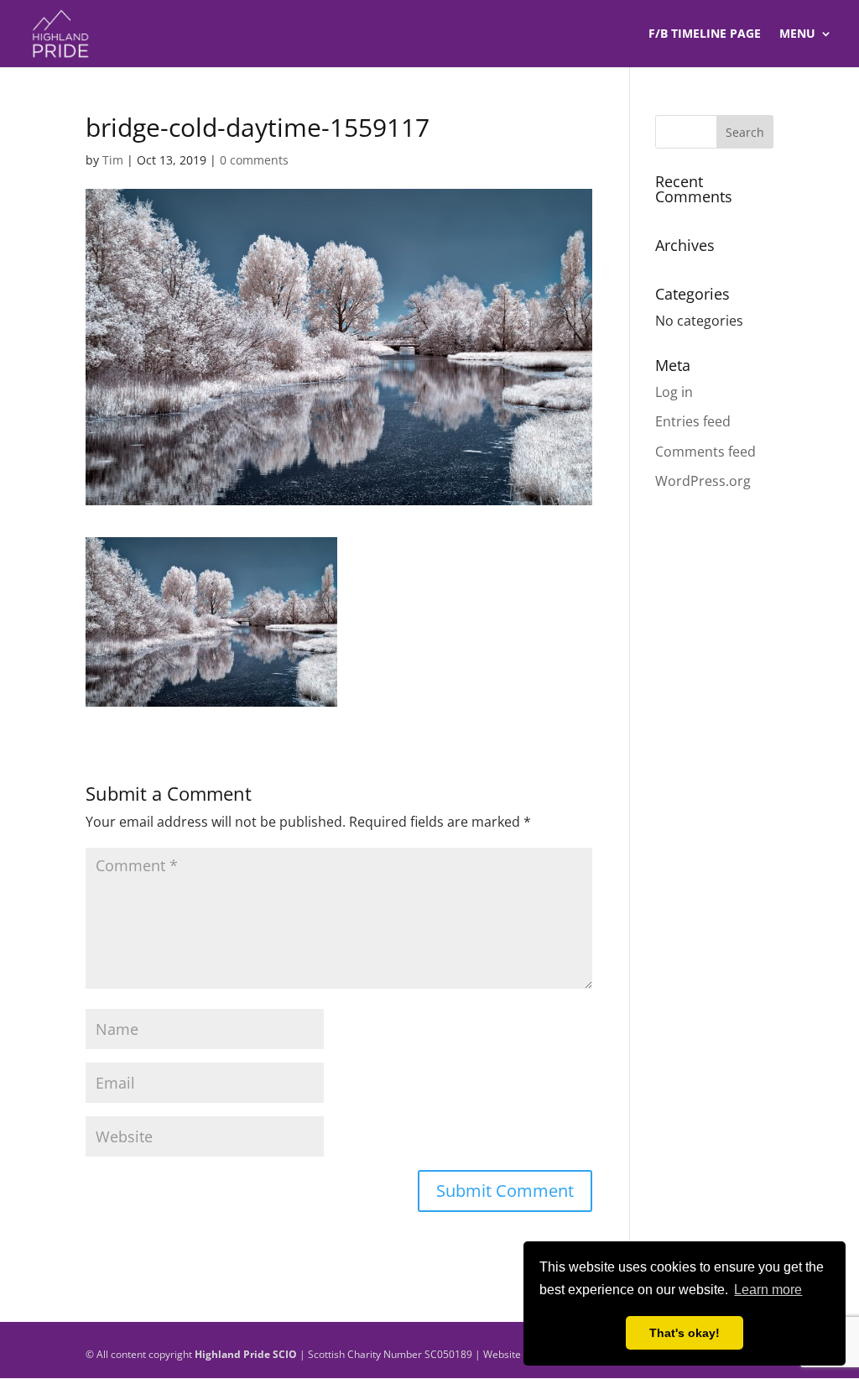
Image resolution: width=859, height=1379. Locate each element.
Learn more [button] (768, 1289)
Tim (112, 160)
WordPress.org (703, 481)
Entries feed (693, 421)
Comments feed (705, 451)
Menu (797, 34)
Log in (674, 392)
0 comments (254, 160)
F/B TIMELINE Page (704, 34)
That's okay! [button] (684, 1333)
